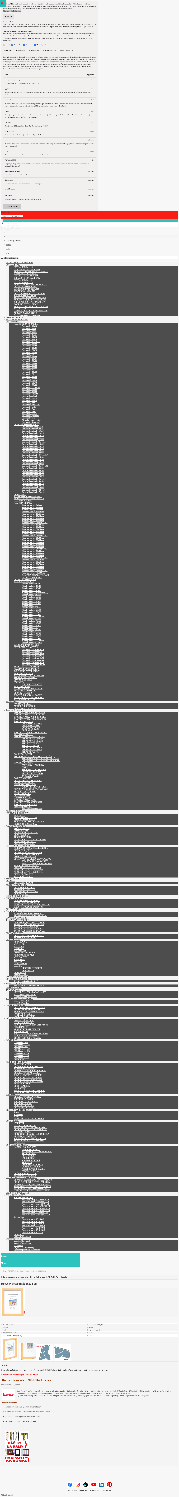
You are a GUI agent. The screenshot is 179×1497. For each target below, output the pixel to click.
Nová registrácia (14, 228)
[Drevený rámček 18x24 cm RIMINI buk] (13, 1316)
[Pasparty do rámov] (17, 1462)
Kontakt (8, 245)
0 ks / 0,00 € (5, 230)
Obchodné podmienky (13, 241)
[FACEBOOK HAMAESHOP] (70, 1485)
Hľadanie (5, 212)
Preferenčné (17, 45)
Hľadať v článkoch (11, 226)
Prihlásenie (5, 228)
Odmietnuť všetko (9, 11)
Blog (7, 253)
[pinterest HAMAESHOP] (109, 1485)
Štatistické (28, 45)
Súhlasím (18, 11)
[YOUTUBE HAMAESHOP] (93, 1485)
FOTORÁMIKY (13, 1271)
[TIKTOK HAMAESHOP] (86, 1485)
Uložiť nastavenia (12, 206)
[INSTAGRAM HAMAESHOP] (78, 1485)
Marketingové (41, 45)
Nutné (8, 45)
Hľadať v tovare (10, 223)
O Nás (8, 249)
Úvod (4, 1271)
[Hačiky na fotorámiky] (17, 1447)
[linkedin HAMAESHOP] (101, 1485)
